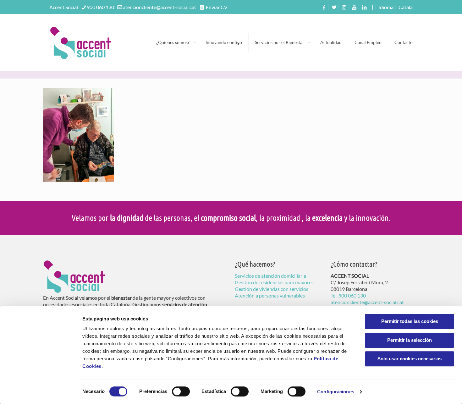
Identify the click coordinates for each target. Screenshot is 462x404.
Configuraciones (335, 391)
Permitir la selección (409, 340)
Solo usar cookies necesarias (409, 358)
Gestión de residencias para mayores (274, 282)
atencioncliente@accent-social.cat (159, 7)
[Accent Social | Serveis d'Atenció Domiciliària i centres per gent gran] (80, 42)
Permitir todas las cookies (409, 321)
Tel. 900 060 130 (348, 295)
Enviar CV (216, 7)
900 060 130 (100, 7)
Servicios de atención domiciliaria (270, 276)
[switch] (181, 391)
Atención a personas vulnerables (270, 295)
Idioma (385, 7)
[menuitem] (406, 7)
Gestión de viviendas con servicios (271, 289)
